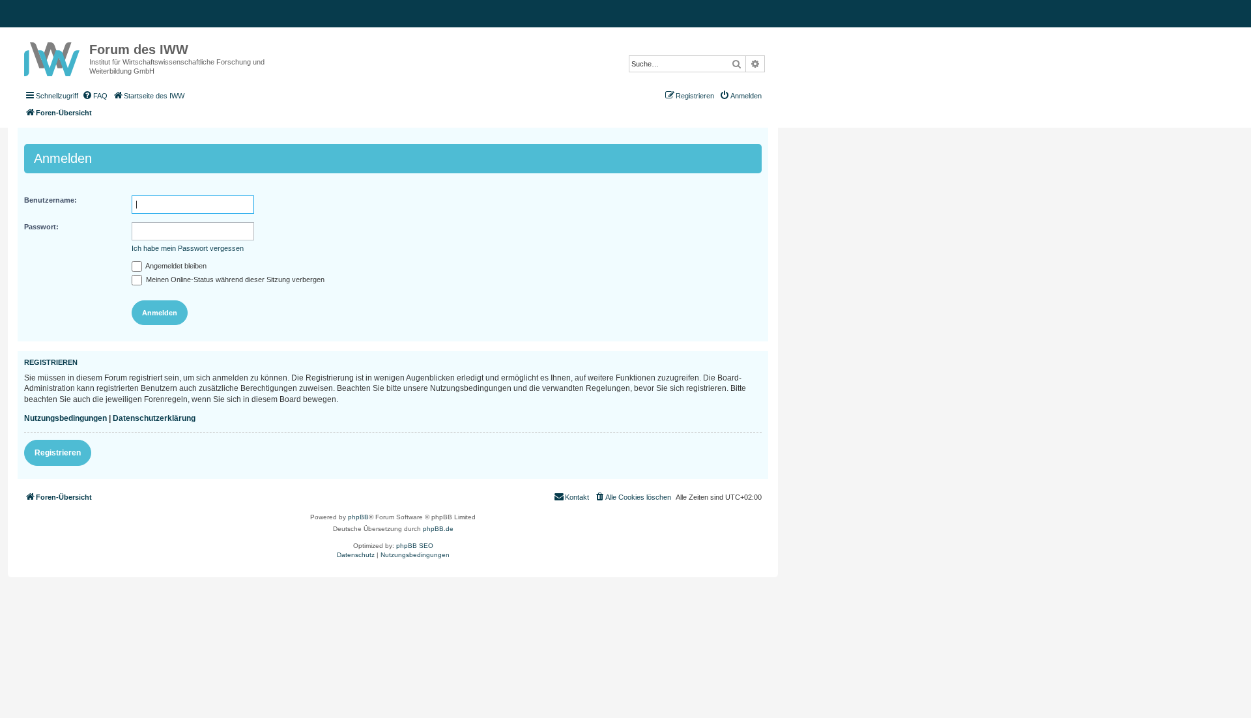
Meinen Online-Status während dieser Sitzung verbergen (234, 279)
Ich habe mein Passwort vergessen (188, 248)
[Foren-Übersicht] (53, 57)
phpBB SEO (414, 545)
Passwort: (41, 227)
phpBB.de (438, 528)
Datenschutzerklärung (154, 418)
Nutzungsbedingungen (65, 418)
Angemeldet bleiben (175, 266)
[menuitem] (94, 96)
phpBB (358, 517)
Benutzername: (50, 200)
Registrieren (58, 452)
